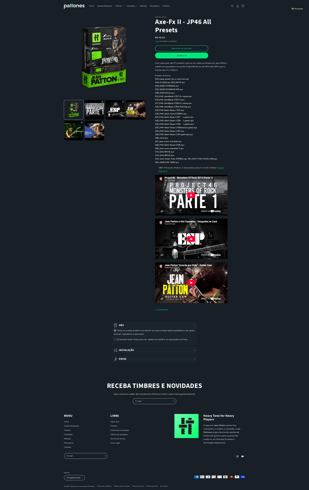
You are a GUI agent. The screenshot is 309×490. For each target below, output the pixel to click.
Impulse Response (71, 426)
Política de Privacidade (119, 430)
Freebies (67, 447)
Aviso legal (164, 486)
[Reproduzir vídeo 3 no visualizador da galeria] (135, 110)
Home (66, 422)
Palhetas (67, 439)
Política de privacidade (122, 486)
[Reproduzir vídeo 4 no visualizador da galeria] (73, 130)
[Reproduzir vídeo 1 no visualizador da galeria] (94, 110)
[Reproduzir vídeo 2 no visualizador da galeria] (115, 110)
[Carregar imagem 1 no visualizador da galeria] (73, 110)
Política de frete (152, 486)
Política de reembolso (119, 434)
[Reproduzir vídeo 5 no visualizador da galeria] (94, 130)
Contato (113, 426)
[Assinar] (173, 401)
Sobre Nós (114, 422)
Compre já (181, 55)
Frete (157, 41)
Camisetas (68, 434)
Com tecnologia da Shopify (85, 486)
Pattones (73, 486)
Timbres (67, 430)
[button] (119, 6)
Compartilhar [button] (163, 310)
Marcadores (69, 443)
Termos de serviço (118, 439)
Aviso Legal (115, 443)
